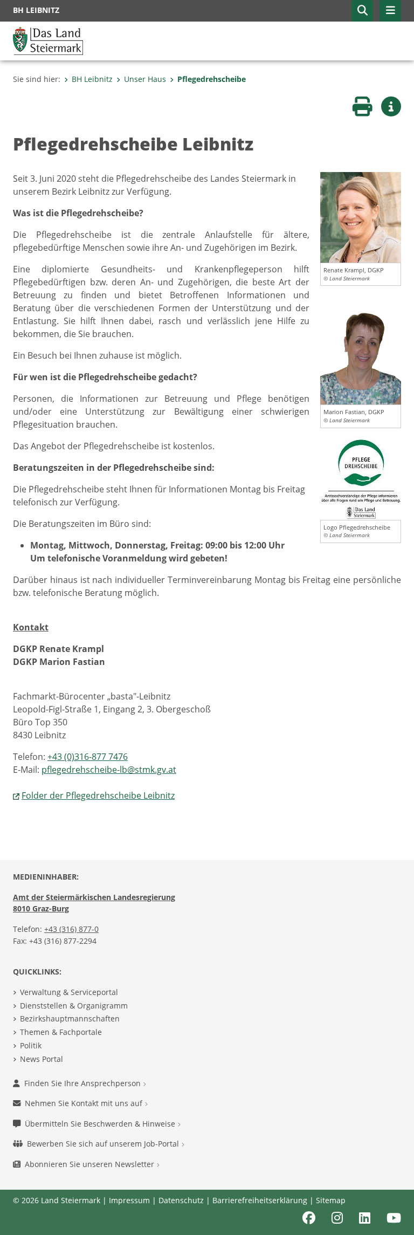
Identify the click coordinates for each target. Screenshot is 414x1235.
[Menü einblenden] (390, 11)
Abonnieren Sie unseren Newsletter (90, 1164)
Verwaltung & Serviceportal (69, 992)
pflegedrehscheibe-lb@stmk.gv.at (109, 770)
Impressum (129, 1200)
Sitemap (331, 1200)
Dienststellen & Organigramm (74, 1005)
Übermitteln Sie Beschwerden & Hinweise (101, 1124)
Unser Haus (145, 79)
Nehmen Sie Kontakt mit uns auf (84, 1103)
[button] (362, 11)
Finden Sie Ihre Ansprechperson (83, 1083)
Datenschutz (181, 1200)
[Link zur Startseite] (48, 40)
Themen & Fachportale (61, 1032)
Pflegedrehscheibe (211, 79)
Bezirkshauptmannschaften (70, 1018)
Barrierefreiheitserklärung (259, 1200)
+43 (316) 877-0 (71, 929)
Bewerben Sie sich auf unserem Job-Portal (104, 1143)
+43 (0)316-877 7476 (87, 757)
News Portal (41, 1059)
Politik (31, 1045)
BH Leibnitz (92, 79)
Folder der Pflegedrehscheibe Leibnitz (98, 795)
